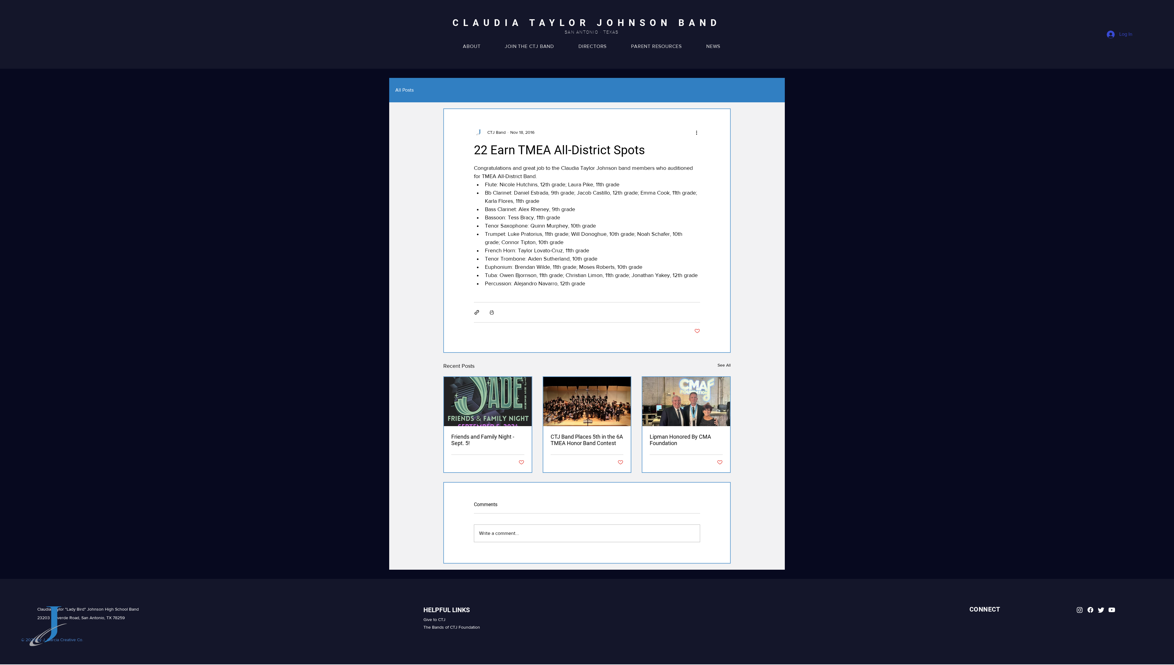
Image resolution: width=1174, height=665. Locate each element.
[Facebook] (1090, 610)
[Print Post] (492, 312)
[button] (656, 46)
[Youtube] (1112, 610)
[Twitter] (1101, 610)
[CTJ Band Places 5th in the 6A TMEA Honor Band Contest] (587, 401)
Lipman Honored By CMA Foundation (680, 439)
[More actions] (696, 132)
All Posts (404, 90)
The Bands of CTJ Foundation (451, 627)
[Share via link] (477, 312)
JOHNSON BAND (659, 22)
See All (724, 365)
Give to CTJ (434, 619)
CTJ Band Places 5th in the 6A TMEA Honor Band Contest (587, 439)
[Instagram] (1080, 610)
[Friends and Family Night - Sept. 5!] (488, 401)
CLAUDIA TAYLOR (524, 22)
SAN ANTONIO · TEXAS (591, 32)
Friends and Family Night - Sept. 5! (482, 439)
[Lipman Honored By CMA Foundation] (686, 401)
